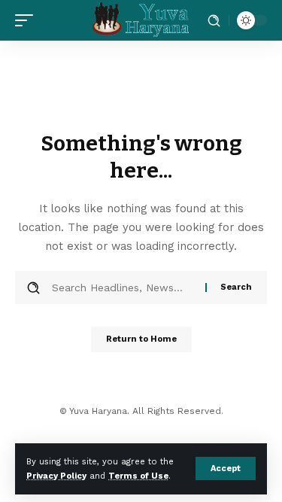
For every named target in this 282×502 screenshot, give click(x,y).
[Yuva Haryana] (141, 20)
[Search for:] (123, 287)
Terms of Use (138, 476)
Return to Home (141, 339)
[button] (226, 468)
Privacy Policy (56, 476)
